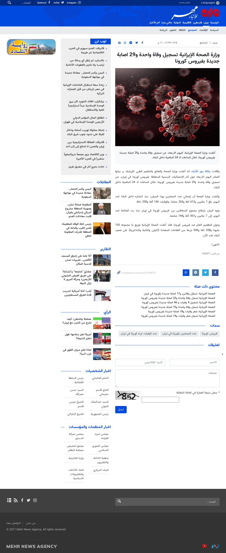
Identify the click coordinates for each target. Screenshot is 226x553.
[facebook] (22, 501)
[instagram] (35, 501)
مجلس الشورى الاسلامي (100, 448)
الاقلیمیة (187, 23)
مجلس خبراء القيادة (102, 436)
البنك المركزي (101, 470)
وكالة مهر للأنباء (201, 171)
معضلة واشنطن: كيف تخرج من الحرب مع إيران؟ (76, 321)
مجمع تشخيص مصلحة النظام (75, 448)
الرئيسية (214, 23)
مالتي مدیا (167, 23)
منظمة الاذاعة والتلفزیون (101, 460)
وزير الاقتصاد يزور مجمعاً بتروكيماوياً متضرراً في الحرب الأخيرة (84, 156)
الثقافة (182, 30)
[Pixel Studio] (202, 546)
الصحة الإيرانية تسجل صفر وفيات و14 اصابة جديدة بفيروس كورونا (178, 316)
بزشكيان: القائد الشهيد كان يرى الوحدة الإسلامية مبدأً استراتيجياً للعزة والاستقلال (86, 105)
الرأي (107, 312)
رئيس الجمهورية (100, 414)
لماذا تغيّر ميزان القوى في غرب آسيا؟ (77, 352)
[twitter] (28, 501)
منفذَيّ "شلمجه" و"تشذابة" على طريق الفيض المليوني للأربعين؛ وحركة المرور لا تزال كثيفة (76, 278)
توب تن (100, 41)
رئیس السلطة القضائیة (76, 380)
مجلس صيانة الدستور (76, 436)
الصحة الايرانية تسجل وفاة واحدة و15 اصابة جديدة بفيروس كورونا (178, 307)
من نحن (31, 523)
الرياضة (163, 30)
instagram (72, 3)
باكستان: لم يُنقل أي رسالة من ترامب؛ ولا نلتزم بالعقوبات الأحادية (85, 62)
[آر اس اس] (15, 501)
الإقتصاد (203, 30)
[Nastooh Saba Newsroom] (213, 546)
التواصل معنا (13, 523)
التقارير (105, 249)
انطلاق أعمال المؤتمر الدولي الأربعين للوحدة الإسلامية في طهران (84, 120)
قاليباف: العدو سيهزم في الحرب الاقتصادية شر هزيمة (86, 50)
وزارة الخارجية (76, 458)
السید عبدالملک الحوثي (100, 404)
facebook (42, 3)
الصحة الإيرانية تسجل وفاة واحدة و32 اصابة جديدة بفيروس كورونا (178, 298)
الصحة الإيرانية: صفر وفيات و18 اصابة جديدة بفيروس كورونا (181, 311)
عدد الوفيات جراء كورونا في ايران (139, 333)
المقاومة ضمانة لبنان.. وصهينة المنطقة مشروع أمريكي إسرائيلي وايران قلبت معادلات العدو (78, 211)
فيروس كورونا (209, 333)
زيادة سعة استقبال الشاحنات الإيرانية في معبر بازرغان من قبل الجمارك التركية (83, 89)
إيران (206, 23)
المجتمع (192, 30)
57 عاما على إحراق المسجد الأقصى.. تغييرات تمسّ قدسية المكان (76, 260)
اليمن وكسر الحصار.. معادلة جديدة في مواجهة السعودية (84, 75)
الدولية (177, 23)
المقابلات (104, 182)
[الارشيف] (9, 501)
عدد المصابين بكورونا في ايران (179, 333)
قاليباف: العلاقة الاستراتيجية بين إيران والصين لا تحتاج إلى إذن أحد (85, 144)
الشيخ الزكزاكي (75, 414)
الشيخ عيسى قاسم (76, 404)
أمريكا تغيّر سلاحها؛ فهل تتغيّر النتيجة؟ (78, 336)
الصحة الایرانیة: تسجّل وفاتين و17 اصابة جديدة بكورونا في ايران (179, 294)
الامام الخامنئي (100, 378)
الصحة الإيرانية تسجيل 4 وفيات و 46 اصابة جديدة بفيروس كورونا (178, 302)
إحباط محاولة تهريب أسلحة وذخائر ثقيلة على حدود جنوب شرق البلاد (85, 132)
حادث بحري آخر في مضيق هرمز (86, 167)
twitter (57, 3)
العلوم (173, 30)
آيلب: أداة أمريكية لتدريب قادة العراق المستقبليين (77, 293)
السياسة (214, 30)
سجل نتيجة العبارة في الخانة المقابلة (198, 393)
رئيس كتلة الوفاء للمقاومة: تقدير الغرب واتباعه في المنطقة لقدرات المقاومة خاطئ (76, 230)
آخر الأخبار (154, 23)
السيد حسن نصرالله (77, 392)
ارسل (121, 409)
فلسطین (197, 23)
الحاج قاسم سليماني (102, 392)
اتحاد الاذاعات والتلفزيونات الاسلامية (76, 474)
